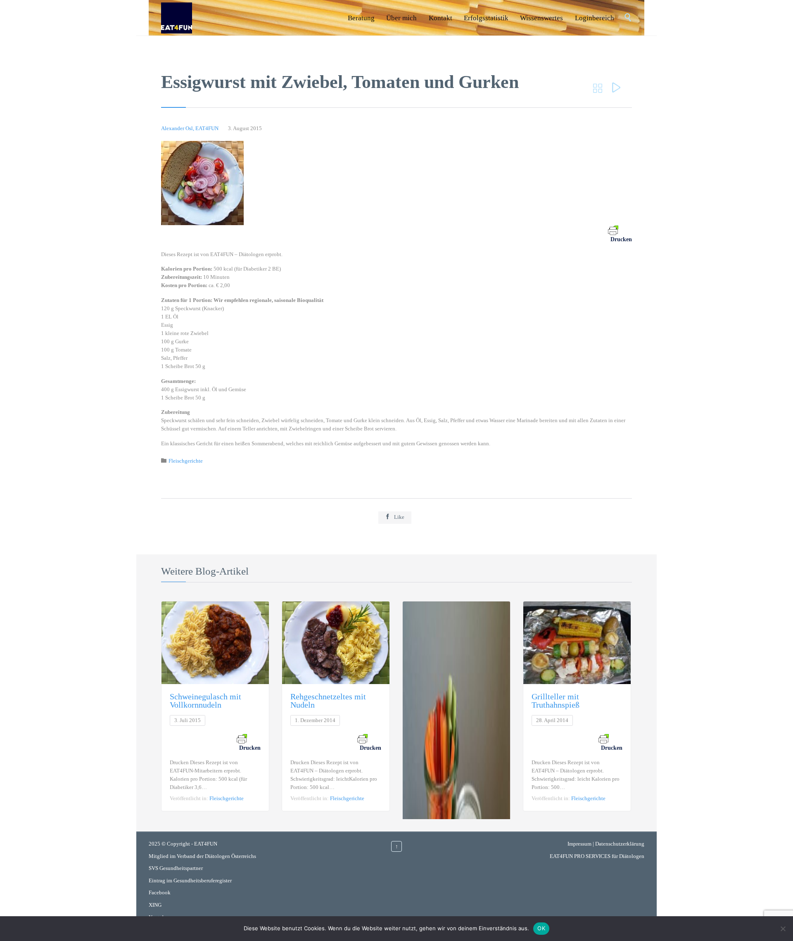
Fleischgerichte (186, 461)
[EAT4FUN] (176, 18)
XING (155, 905)
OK (541, 928)
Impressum (579, 844)
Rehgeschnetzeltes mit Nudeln (328, 700)
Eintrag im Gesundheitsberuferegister (190, 880)
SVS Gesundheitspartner (176, 868)
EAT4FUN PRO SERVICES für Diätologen (597, 856)
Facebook (160, 892)
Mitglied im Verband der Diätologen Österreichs (202, 856)
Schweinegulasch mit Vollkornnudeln (205, 700)
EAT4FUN (205, 844)
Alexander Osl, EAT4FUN (189, 128)
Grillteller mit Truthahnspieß (555, 700)
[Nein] (783, 928)
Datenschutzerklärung (619, 844)
